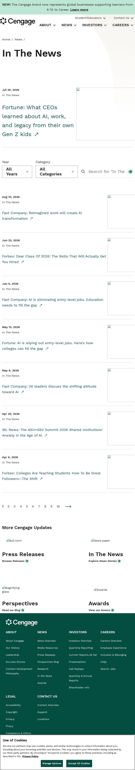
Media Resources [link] (47, 647)
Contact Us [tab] (121, 17)
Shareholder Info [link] (79, 687)
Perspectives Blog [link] (48, 661)
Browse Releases (13, 561)
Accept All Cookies (79, 763)
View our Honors (99, 610)
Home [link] (6, 39)
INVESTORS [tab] (92, 25)
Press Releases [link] (46, 654)
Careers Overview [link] (111, 640)
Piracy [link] (9, 726)
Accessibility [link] (13, 705)
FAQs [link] (104, 661)
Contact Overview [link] (48, 705)
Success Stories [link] (15, 661)
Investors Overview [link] (80, 640)
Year (5, 162)
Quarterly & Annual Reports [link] (80, 678)
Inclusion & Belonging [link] (113, 654)
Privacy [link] (10, 719)
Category (43, 162)
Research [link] (43, 668)
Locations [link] (43, 719)
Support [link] (42, 712)
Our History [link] (13, 647)
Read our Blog (11, 610)
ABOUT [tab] (45, 25)
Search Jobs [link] (108, 668)
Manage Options (52, 763)
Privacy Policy (30, 756)
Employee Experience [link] (113, 647)
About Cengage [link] (15, 640)
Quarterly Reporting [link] (81, 647)
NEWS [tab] (67, 25)
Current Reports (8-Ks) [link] (83, 654)
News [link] (18, 39)
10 (58, 506)
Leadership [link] (12, 654)
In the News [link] (44, 675)
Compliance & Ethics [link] (18, 733)
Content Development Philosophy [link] (19, 671)
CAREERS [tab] (120, 25)
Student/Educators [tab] (88, 17)
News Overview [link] (46, 640)
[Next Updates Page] (68, 506)
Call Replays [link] (76, 668)
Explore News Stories (103, 561)
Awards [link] (41, 682)
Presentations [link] (77, 661)
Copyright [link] (11, 712)
